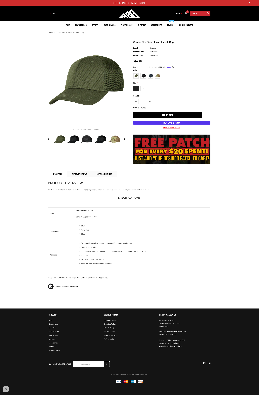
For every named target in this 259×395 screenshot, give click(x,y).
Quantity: (136, 96)
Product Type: (138, 55)
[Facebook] (204, 363)
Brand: (135, 48)
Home (51, 32)
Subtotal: (136, 108)
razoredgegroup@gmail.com (175, 331)
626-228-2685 (170, 334)
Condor (153, 48)
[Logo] (129, 13)
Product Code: (138, 52)
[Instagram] (209, 363)
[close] (249, 2)
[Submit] (107, 364)
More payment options (171, 128)
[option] (86, 79)
